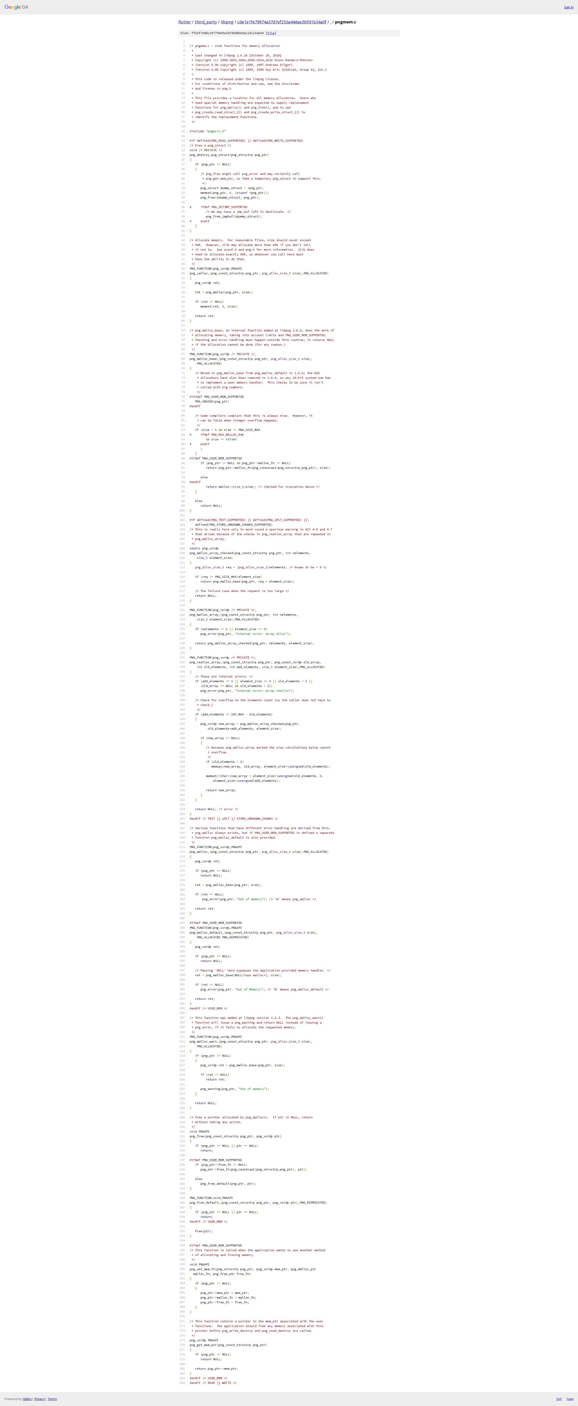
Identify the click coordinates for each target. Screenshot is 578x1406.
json (569, 1399)
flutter (184, 22)
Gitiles (27, 1399)
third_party (206, 22)
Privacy (39, 1399)
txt (559, 1399)
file (271, 33)
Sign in (568, 7)
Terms (52, 1399)
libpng (227, 22)
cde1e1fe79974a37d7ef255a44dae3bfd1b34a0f (281, 22)
